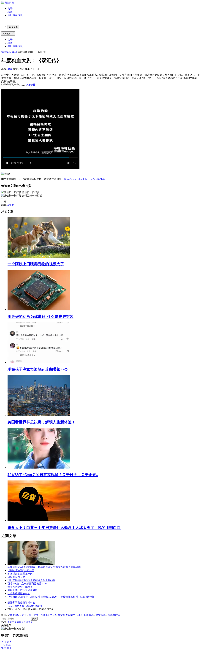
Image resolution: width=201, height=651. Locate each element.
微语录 (29, 622)
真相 (19, 622)
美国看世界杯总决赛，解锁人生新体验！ (41, 422)
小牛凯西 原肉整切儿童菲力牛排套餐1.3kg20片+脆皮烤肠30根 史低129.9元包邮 (51, 596)
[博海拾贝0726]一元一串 (21, 570)
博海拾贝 (6, 52)
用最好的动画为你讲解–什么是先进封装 (40, 317)
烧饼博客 (101, 615)
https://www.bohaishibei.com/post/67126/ (84, 179)
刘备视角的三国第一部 (20, 573)
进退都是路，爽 (16, 577)
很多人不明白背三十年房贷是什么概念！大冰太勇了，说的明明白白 (64, 528)
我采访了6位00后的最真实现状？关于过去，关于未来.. (53, 475)
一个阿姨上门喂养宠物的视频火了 (36, 264)
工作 (14, 622)
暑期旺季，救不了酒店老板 (23, 590)
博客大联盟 (114, 615)
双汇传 (10, 205)
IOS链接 (30, 84)
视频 (14, 52)
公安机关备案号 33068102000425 (76, 615)
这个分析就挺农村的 (19, 593)
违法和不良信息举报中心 (21, 602)
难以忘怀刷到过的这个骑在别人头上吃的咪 (31, 580)
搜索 (34, 618)
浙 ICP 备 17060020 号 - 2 (42, 615)
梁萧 (10, 69)
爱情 (10, 622)
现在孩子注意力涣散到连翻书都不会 (38, 369)
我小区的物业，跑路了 (20, 587)
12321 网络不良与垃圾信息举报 (25, 606)
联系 (10, 12)
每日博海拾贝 (15, 15)
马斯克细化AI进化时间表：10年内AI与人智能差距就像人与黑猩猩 (44, 567)
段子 (24, 622)
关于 (10, 8)
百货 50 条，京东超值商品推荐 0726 (27, 583)
